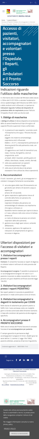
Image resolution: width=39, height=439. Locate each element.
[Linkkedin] (23, 360)
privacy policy (10, 428)
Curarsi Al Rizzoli (12, 20)
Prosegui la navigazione (19, 433)
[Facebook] (15, 360)
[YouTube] (27, 360)
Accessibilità (26, 369)
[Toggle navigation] (3, 11)
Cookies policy (19, 369)
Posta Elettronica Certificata (17, 384)
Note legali (16, 371)
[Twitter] (19, 360)
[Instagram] (31, 360)
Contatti (5, 369)
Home (3, 20)
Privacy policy (11, 369)
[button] (4, 2)
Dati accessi (33, 369)
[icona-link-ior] (19, 402)
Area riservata (22, 371)
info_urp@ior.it (5, 384)
